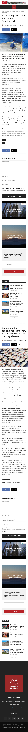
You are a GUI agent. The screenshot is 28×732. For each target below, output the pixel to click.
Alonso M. (7, 25)
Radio (22, 724)
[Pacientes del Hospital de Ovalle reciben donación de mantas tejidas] (5, 295)
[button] (2, 7)
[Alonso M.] (3, 25)
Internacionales (16, 724)
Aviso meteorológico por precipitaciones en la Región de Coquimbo (16, 303)
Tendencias (22, 727)
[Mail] (14, 718)
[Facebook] (5, 718)
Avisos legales (15, 727)
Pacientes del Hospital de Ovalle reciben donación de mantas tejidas (17, 295)
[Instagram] (9, 718)
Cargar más (13, 317)
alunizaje (7, 142)
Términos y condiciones (8, 725)
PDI (18, 142)
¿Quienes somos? (7, 727)
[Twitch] (18, 718)
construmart (13, 142)
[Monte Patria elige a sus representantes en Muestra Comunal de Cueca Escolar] (5, 287)
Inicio (3, 11)
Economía (9, 724)
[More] (19, 29)
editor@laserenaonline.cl (17, 708)
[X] (22, 718)
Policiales (7, 11)
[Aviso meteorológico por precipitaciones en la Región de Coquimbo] (5, 303)
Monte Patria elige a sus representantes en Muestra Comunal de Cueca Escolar (17, 287)
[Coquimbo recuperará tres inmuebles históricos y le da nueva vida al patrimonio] (5, 311)
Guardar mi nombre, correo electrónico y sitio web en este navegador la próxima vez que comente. (13, 190)
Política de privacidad (19, 725)
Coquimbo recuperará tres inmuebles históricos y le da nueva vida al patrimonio (17, 311)
